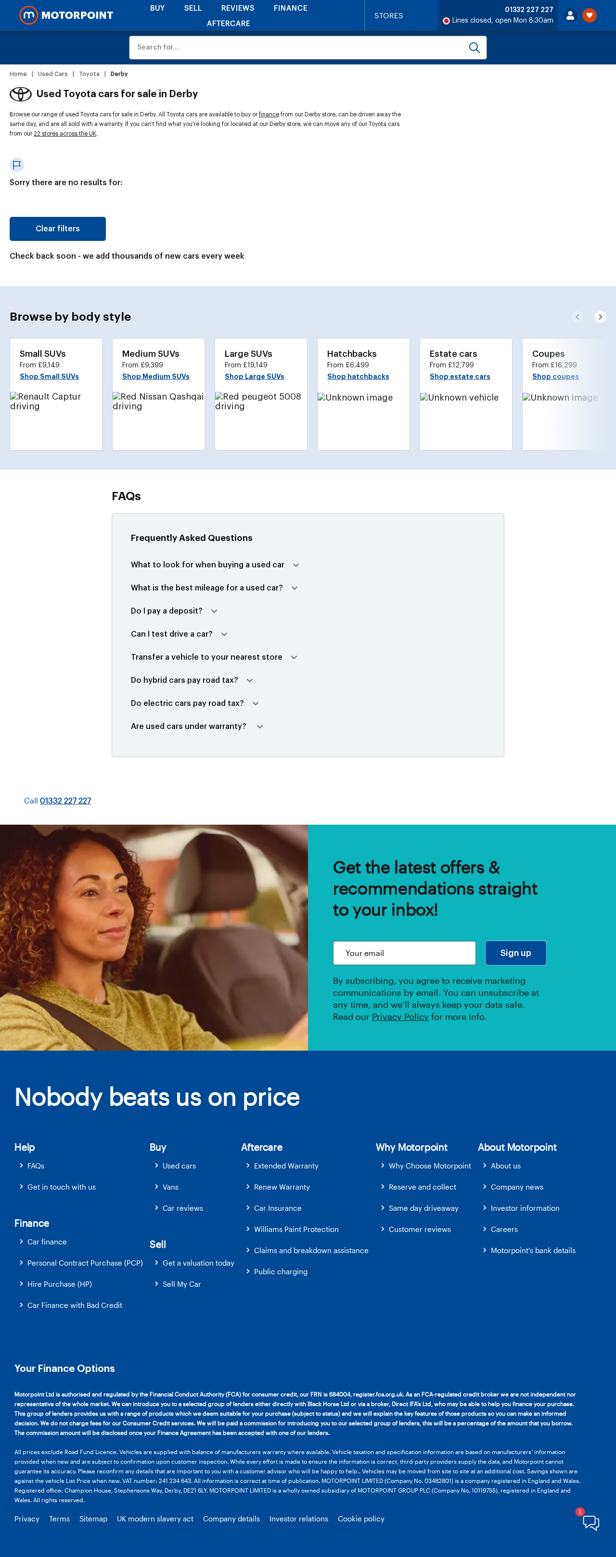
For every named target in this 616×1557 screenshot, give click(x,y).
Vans (171, 1186)
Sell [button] (158, 1244)
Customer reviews (420, 1229)
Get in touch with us (61, 1186)
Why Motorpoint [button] (412, 1147)
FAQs (35, 1165)
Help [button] (24, 1147)
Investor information (525, 1208)
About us (506, 1165)
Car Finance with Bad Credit (74, 1305)
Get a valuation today (198, 1262)
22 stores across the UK (65, 134)
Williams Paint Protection (296, 1229)
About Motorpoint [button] (517, 1147)
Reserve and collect (422, 1186)
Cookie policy (361, 1518)
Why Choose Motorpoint (430, 1165)
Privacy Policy (400, 1016)
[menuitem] (82, 1166)
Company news (517, 1186)
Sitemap (93, 1518)
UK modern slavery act (155, 1518)
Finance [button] (31, 1223)
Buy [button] (158, 1147)
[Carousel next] (577, 317)
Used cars (179, 1165)
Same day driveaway (424, 1208)
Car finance (47, 1241)
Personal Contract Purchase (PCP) (85, 1262)
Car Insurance (278, 1208)
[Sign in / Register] (570, 15)
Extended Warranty (286, 1165)
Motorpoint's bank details (533, 1250)
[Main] (66, 15)
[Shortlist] (589, 15)
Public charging (281, 1271)
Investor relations (299, 1518)
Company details (231, 1518)
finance (269, 114)
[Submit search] (474, 47)
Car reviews (183, 1208)
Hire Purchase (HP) (59, 1284)
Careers (504, 1229)
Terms (59, 1518)
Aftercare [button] (261, 1147)
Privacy (26, 1518)
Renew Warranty (282, 1186)
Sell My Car (182, 1284)
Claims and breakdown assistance (311, 1250)
